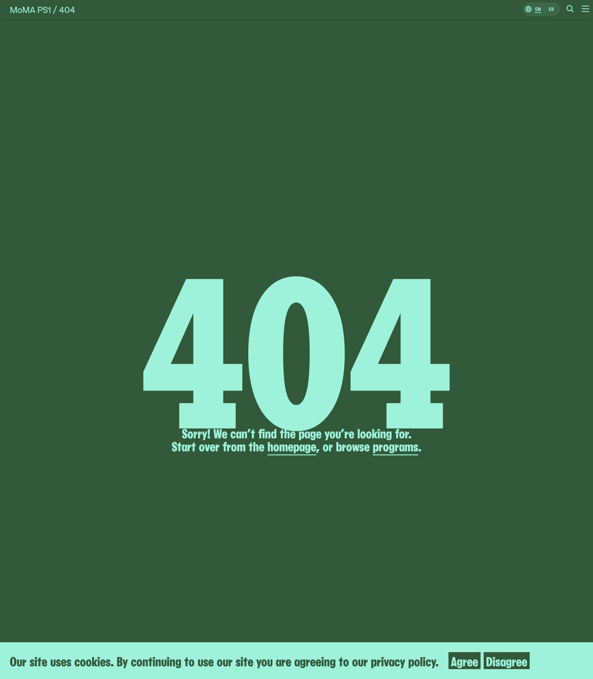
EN (538, 9)
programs (395, 445)
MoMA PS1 (30, 9)
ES (551, 9)
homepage (291, 445)
